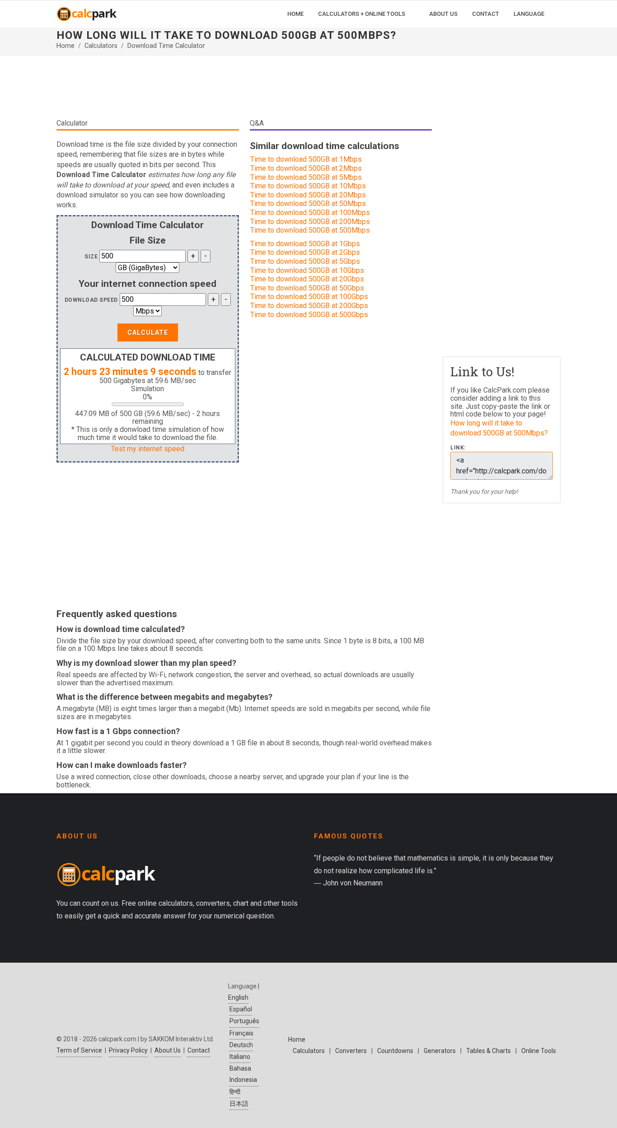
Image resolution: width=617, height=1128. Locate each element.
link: (458, 448)
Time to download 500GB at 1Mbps (306, 159)
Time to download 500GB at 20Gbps (307, 279)
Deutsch (241, 1044)
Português (244, 1021)
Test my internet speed (147, 449)
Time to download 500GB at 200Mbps (310, 221)
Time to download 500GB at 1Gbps (305, 243)
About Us (167, 1050)
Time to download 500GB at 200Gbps (309, 305)
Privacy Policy (128, 1050)
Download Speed (91, 300)
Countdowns (395, 1050)
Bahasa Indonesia (243, 1074)
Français (241, 1033)
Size (91, 256)
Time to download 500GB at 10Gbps (307, 270)
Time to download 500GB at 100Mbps (310, 212)
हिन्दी (234, 1091)
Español (240, 1009)
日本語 (238, 1103)
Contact (198, 1050)
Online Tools (538, 1050)
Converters (351, 1050)
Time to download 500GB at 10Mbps (308, 186)
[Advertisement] (244, 90)
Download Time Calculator (166, 46)
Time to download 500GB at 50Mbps (308, 203)
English (238, 997)
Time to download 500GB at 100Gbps (309, 296)
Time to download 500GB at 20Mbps (308, 195)
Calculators (100, 46)
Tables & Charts (488, 1050)
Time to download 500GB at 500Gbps (309, 314)
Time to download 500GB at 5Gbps (305, 261)
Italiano (239, 1056)
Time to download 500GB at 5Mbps (306, 177)
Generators (440, 1050)
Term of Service (79, 1050)
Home (65, 46)
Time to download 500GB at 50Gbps (307, 288)
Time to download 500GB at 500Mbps (310, 230)
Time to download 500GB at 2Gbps (305, 252)
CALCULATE (147, 332)
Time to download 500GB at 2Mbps (306, 168)
